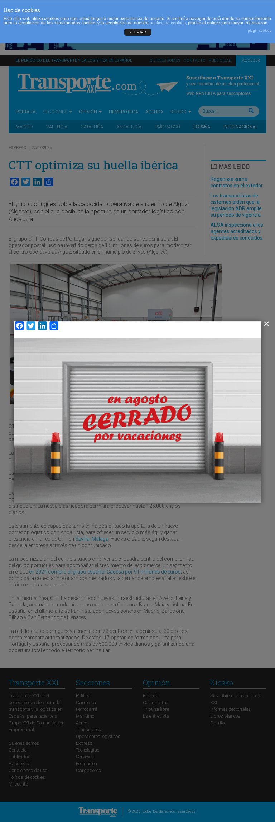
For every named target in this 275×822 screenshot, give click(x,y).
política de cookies (168, 22)
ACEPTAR (137, 32)
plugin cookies (259, 31)
